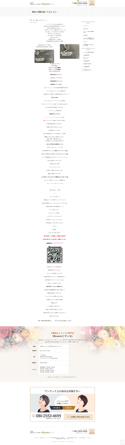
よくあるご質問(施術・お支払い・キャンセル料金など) (89, 38)
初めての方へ (86, 28)
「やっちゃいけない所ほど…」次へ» (62, 320)
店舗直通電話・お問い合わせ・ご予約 (89, 45)
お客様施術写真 (86, 55)
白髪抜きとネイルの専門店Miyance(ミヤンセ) (60, 441)
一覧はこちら (86, 69)
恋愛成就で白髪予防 (87, 63)
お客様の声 (86, 35)
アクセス (85, 41)
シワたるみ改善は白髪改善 (89, 52)
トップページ (86, 25)
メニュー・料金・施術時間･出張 (89, 32)
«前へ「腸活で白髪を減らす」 (45, 320)
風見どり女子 (86, 58)
